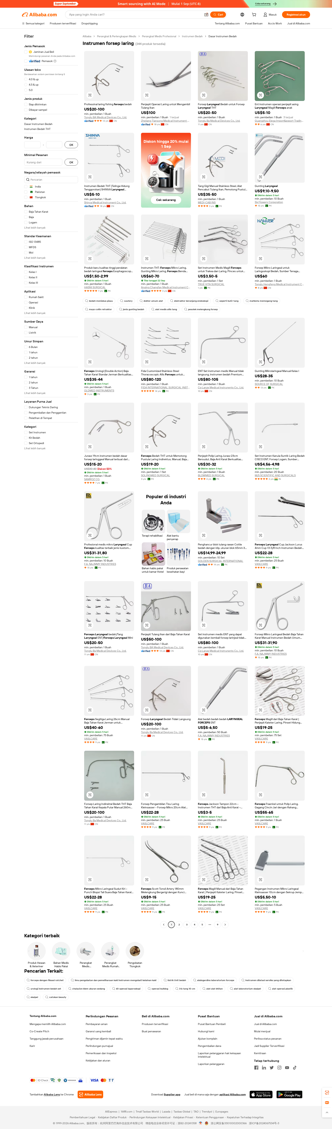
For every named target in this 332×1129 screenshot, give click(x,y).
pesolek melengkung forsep (203, 309)
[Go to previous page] (163, 924)
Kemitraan (260, 1053)
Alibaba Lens (52, 1094)
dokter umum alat (153, 301)
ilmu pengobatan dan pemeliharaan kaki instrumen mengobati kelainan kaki (115, 980)
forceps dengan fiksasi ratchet (47, 980)
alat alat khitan (214, 988)
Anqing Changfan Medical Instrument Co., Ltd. (166, 287)
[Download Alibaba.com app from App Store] (261, 1094)
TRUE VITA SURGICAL (211, 284)
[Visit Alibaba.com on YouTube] (287, 1067)
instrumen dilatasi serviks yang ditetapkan (268, 980)
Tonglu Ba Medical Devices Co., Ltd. (219, 120)
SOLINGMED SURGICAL (155, 475)
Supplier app (172, 1094)
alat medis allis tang (166, 309)
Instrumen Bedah (192, 36)
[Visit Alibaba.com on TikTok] (294, 1067)
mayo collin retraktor (100, 309)
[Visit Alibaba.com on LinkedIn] (264, 1067)
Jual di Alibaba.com (265, 1024)
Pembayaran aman (97, 1024)
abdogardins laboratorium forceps (215, 980)
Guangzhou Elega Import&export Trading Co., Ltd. (280, 120)
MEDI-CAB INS (207, 202)
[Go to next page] (225, 924)
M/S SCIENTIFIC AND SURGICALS (275, 475)
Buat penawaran (151, 1031)
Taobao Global (181, 1111)
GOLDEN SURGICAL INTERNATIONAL (220, 560)
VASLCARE (261, 564)
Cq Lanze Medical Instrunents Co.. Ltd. (221, 387)
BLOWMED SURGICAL (211, 475)
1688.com (126, 1111)
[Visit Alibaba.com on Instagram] (279, 1067)
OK (71, 144)
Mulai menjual (262, 1031)
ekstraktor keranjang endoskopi (191, 301)
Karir (32, 1045)
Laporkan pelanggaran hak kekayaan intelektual (219, 1055)
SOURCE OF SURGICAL (269, 384)
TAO (195, 1111)
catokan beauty (57, 997)
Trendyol (207, 1111)
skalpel (34, 997)
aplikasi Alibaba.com (232, 1094)
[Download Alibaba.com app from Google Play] (289, 1094)
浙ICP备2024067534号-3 (264, 1123)
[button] (206, 14)
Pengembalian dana (209, 1045)
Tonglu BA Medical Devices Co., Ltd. (105, 117)
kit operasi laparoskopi (128, 988)
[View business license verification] (201, 1123)
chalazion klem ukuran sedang (88, 988)
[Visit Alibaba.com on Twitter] (271, 1067)
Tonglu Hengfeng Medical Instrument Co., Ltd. (280, 284)
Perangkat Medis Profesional (159, 36)
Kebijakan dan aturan (98, 1060)
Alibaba (87, 36)
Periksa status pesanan (267, 1038)
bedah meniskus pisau (101, 301)
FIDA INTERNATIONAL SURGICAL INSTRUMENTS (166, 387)
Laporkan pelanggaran (211, 1063)
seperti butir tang (228, 301)
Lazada (166, 1111)
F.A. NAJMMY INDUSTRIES (100, 564)
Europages (221, 1111)
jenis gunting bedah (133, 309)
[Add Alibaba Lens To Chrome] (90, 1094)
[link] (327, 1093)
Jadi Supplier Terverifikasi (269, 1045)
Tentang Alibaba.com (43, 1016)
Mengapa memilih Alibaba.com (48, 1024)
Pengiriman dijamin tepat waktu (104, 1038)
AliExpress (111, 1111)
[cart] (255, 15)
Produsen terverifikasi (155, 1024)
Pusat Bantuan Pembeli (212, 1024)
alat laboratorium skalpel (247, 988)
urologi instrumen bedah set (46, 988)
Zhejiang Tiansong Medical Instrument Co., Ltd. (166, 120)
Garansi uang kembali (98, 1031)
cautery (128, 301)
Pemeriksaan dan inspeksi (101, 1053)
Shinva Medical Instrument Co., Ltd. (105, 202)
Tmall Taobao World (147, 1111)
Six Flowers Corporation (269, 202)
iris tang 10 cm (187, 988)
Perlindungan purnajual (99, 1045)
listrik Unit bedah (177, 980)
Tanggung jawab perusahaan (46, 1038)
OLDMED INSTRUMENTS (99, 390)
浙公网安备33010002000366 (229, 1123)
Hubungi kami (206, 1031)
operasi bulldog (160, 988)
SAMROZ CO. (92, 479)
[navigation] (51, 481)
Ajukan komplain (207, 1038)
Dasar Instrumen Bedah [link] (222, 36)
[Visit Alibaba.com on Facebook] (256, 1067)
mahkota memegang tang (264, 301)
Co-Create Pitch (39, 1031)
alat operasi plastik (282, 988)
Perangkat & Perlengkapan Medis (116, 36)
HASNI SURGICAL (95, 287)
